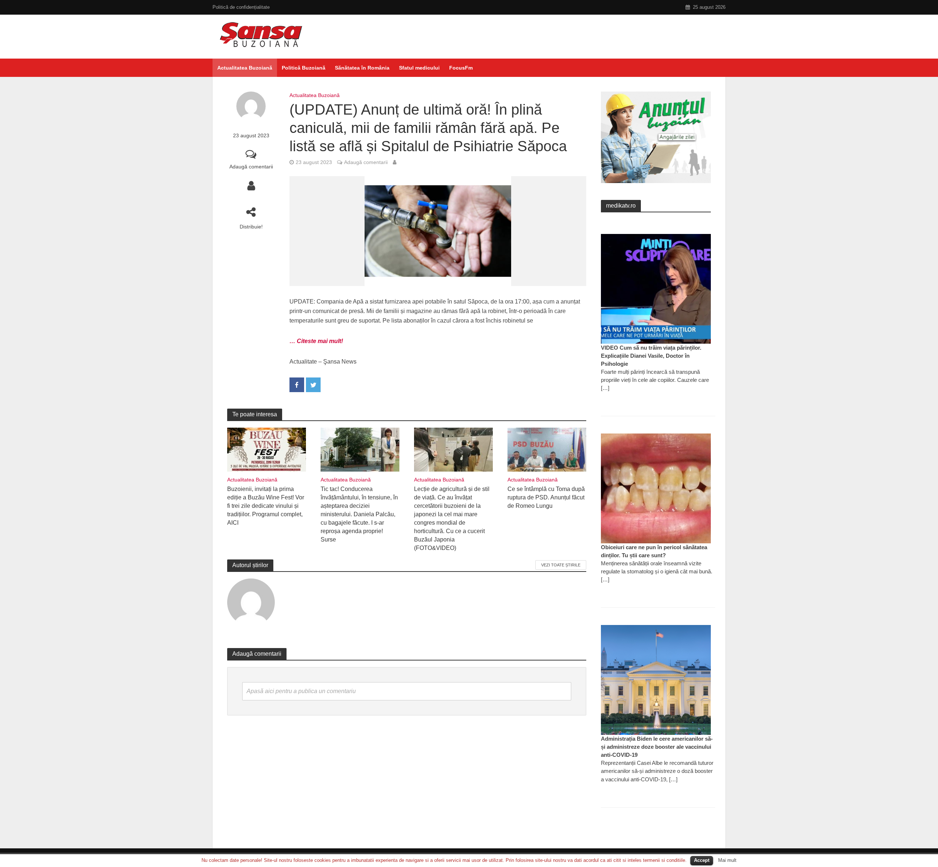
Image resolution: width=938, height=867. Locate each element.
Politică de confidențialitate (241, 7)
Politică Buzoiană (303, 68)
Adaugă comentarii (251, 167)
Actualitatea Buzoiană (244, 68)
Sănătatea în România (362, 68)
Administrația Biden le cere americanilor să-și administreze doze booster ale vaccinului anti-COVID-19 (657, 747)
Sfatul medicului (419, 68)
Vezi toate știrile (560, 565)
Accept (701, 860)
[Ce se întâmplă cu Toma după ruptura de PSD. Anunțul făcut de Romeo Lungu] (546, 449)
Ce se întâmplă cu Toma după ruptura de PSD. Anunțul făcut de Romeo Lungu (546, 497)
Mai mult (727, 860)
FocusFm (461, 68)
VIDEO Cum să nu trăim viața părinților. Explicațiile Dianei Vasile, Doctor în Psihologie (651, 356)
